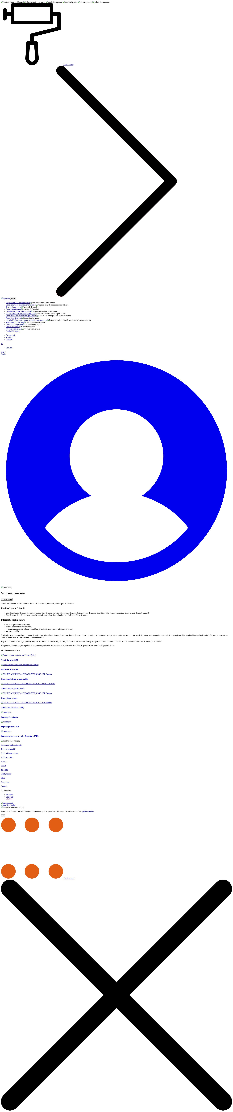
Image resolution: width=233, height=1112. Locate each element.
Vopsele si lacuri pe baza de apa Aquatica (21, 316)
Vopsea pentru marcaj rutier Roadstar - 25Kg (20, 736)
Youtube (9, 799)
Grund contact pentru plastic (13, 688)
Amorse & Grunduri (13, 309)
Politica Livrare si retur (9, 753)
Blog (3, 778)
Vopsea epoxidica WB (10, 726)
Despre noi (5, 782)
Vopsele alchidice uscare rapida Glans (20, 314)
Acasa (3, 766)
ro (2, 344)
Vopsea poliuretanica (9, 717)
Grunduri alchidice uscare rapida (18, 311)
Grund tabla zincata (9, 698)
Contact (9, 339)
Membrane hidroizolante (15, 322)
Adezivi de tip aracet (14, 318)
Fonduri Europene (13, 331)
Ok (3, 816)
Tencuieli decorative (13, 307)
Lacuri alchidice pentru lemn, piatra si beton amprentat (26, 320)
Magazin (9, 337)
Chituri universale (12, 327)
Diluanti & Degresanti (14, 324)
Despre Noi (10, 335)
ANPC (3, 761)
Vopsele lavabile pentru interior (18, 303)
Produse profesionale (14, 329)
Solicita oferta (7, 599)
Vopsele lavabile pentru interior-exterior (21, 305)
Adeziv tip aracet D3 (9, 660)
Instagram (9, 797)
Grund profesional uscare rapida (14, 679)
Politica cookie (6, 757)
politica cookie (88, 811)
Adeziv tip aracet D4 (9, 669)
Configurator (6, 774)
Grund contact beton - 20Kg (12, 707)
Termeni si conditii (8, 749)
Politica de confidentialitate (11, 745)
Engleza (9, 348)
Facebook (9, 794)
